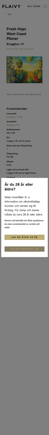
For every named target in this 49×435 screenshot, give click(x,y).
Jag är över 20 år (24, 237)
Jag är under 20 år (24, 249)
